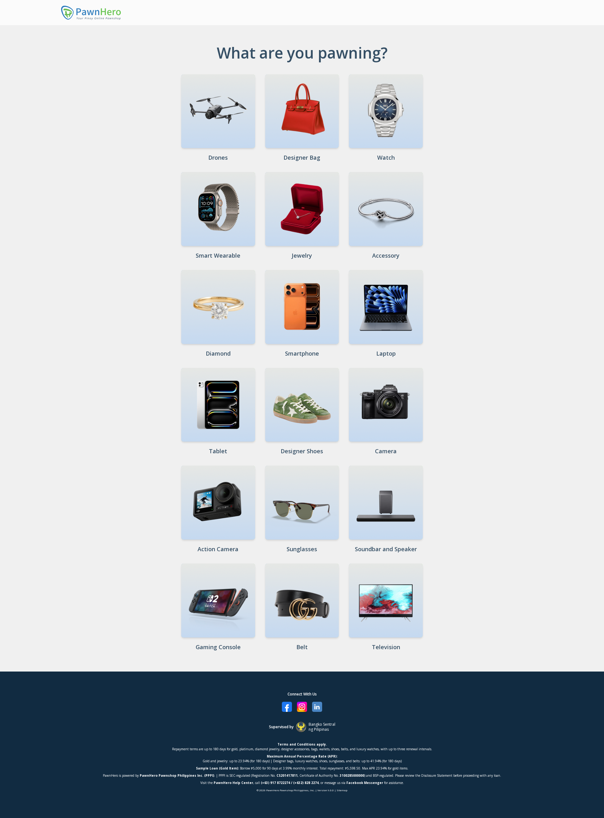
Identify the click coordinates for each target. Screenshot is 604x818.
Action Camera (218, 549)
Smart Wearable (218, 255)
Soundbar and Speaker (386, 549)
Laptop (386, 353)
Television (386, 647)
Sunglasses (302, 549)
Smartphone (302, 353)
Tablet (218, 451)
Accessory (386, 255)
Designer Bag (301, 157)
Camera (386, 451)
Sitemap (342, 790)
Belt (302, 647)
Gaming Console (218, 647)
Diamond (218, 353)
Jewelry (302, 255)
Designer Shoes (302, 451)
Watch (386, 157)
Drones (218, 157)
